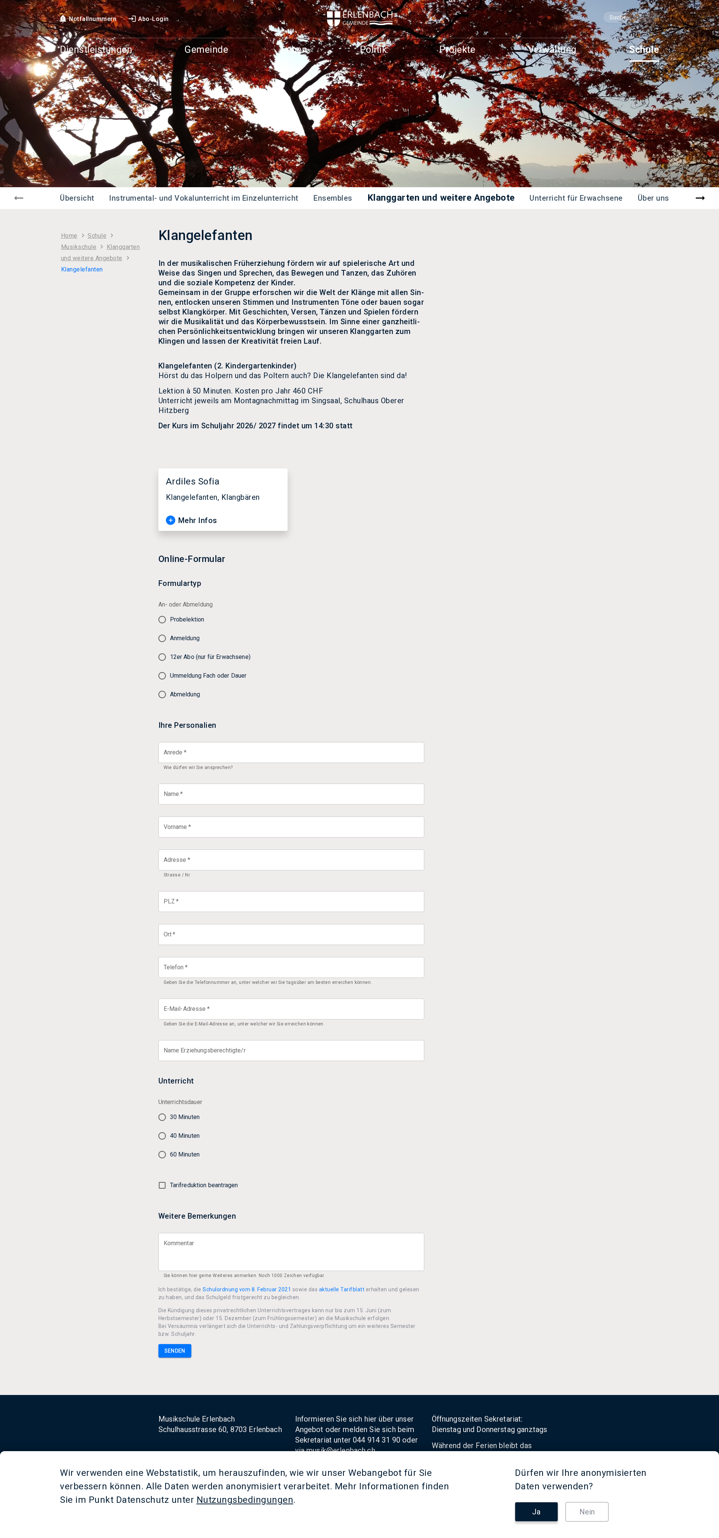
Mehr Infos (197, 520)
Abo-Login (153, 18)
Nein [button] (587, 1511)
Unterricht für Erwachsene (576, 198)
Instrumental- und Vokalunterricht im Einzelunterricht (203, 198)
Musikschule (79, 246)
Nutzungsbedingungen (245, 1500)
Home (69, 235)
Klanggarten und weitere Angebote (441, 197)
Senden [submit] (174, 1351)
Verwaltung (552, 50)
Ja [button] (536, 1511)
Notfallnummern (92, 18)
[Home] (359, 19)
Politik (373, 50)
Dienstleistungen (96, 50)
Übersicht (77, 198)
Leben (294, 50)
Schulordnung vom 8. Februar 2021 (247, 1289)
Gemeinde (206, 50)
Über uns (653, 198)
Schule (644, 50)
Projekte (457, 50)
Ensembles (332, 198)
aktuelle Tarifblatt (342, 1289)
